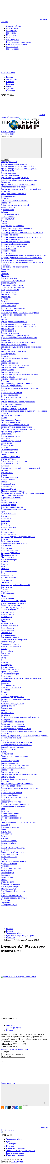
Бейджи (4, 212)
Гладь (3, 660)
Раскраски (5, 399)
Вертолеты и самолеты (11, 498)
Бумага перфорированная (12, 431)
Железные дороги (8, 505)
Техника (4, 701)
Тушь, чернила (7, 882)
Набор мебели (7, 651)
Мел (3, 809)
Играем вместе (7, 532)
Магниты (5, 582)
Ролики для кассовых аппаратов (15, 424)
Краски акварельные (10, 813)
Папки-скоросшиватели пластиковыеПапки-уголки (23, 255)
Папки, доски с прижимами (13, 246)
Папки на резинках (9, 235)
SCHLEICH (6, 530)
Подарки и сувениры (10, 669)
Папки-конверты (8, 248)
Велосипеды (6, 617)
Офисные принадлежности (13, 280)
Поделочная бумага (9, 395)
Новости (10, 82)
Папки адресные (8, 196)
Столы (4, 221)
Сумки (4, 692)
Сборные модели (8, 610)
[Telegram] (6, 1107)
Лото (3, 566)
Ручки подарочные (9, 671)
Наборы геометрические (11, 868)
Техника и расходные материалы (15, 699)
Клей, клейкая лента (10, 290)
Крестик (4, 662)
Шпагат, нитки (7, 445)
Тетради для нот (8, 376)
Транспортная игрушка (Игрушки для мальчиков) (22, 493)
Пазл (3, 573)
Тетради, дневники (9, 363)
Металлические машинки (12, 495)
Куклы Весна (7, 472)
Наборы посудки (8, 488)
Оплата (9, 86)
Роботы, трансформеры (11, 646)
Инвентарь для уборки (11, 440)
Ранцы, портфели (8, 843)
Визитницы (6, 676)
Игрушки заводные (9, 550)
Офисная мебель (8, 216)
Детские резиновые (9, 626)
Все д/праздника (8, 667)
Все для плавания (8, 635)
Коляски (4, 470)
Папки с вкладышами (10, 239)
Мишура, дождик (8, 889)
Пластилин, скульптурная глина (15, 804)
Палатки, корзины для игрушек (14, 607)
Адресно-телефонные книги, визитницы (19, 180)
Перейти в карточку (10, 1130)
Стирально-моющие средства (14, 461)
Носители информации (11, 738)
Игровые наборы (8, 534)
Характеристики (13, 1028)
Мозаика (5, 569)
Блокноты (5, 182)
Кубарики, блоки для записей (14, 408)
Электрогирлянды (9, 905)
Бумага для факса (8, 173)
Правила (10, 84)
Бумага (4, 319)
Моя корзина (11, 30)
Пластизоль (6, 546)
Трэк (3, 511)
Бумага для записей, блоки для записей (18, 184)
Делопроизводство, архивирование (16, 228)
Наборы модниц (8, 479)
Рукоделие (5, 653)
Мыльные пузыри (9, 555)
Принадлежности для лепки (13, 806)
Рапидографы (7, 870)
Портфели (5, 690)
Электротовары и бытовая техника (16, 745)
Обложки (5, 850)
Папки (4, 694)
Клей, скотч (6, 811)
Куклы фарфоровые (9, 477)
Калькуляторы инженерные (13, 726)
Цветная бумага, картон (11, 392)
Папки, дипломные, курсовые (14, 397)
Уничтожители (7, 713)
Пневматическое (8, 594)
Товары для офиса (9, 162)
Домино (4, 562)
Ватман (4, 390)
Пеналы (4, 845)
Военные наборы (8, 514)
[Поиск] (21, 148)
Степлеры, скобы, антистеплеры (15, 285)
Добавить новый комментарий (14, 1049)
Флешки (4, 740)
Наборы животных (9, 527)
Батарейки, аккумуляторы (12, 747)
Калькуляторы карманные (12, 722)
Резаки (4, 710)
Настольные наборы (10, 303)
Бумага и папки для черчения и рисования (19, 388)
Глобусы (4, 859)
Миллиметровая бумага (11, 422)
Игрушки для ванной (10, 553)
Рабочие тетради (8, 642)
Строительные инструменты (13, 603)
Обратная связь (7, 134)
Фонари (4, 758)
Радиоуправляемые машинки (13, 509)
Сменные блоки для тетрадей (14, 379)
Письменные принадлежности (14, 267)
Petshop (4, 482)
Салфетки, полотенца (10, 456)
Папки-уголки (7, 253)
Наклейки (5, 525)
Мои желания (12, 46)
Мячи (3, 621)
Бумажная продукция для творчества (17, 383)
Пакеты (4, 447)
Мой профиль (12, 28)
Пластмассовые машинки (12, 507)
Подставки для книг (10, 854)
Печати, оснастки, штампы (13, 308)
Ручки (3, 271)
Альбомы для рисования (11, 386)
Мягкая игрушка (8, 557)
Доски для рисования (10, 605)
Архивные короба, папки (12, 230)
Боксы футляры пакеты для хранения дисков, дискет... (24, 735)
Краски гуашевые (9, 815)
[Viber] (13, 1107)
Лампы (4, 751)
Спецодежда (6, 443)
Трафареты (6, 875)
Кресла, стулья (7, 219)
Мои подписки (12, 40)
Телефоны (5, 715)
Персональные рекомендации (19, 42)
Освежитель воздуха (10, 452)
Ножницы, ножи (8, 292)
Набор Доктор (7, 486)
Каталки (4, 539)
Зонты (4, 649)
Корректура (6, 296)
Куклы (4, 475)
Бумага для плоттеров (10, 436)
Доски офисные (8, 207)
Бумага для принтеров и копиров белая (18, 166)
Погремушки (6, 548)
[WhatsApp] (20, 1107)
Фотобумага (6, 434)
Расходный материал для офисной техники (20, 717)
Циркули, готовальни (10, 884)
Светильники (7, 754)
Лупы (3, 317)
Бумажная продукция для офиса (15, 178)
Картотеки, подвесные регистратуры (17, 260)
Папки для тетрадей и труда (13, 847)
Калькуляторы (7, 719)
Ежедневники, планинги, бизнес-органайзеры (21, 189)
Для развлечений (8, 578)
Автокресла (6, 518)
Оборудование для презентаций (15, 205)
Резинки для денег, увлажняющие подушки (20, 312)
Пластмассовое (7, 598)
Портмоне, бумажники (11, 687)
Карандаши (6, 269)
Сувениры (5, 900)
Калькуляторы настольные (12, 724)
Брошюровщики (8, 706)
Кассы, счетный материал (12, 852)
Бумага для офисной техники (14, 164)
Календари (6, 191)
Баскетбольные (7, 628)
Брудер (4, 500)
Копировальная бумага (11, 420)
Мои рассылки (12, 49)
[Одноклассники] (2, 1107)
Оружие (4, 589)
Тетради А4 (6, 203)
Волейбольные (7, 630)
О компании (11, 79)
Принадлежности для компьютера (16, 729)
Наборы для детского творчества (15, 585)
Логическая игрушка (10, 541)
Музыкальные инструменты (13, 601)
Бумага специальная (10, 175)
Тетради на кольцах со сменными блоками (19, 374)
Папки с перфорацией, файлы (14, 244)
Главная (9, 77)
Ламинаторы (6, 708)
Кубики (4, 564)
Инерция (5, 516)
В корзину (33, 1104)
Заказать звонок (8, 131)
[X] (9, 1107)
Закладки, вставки (9, 406)
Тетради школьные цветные (13, 367)
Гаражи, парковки (9, 502)
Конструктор (6, 587)
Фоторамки (6, 681)
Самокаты (5, 619)
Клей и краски (7, 614)
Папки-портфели (8, 251)
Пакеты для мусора (9, 463)
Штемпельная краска (10, 310)
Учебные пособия (9, 857)
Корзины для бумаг (9, 294)
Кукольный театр (8, 484)
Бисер (3, 658)
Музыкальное (7, 596)
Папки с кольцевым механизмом (15, 242)
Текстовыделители (9, 278)
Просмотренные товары (16, 44)
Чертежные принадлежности (13, 315)
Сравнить (43, 1128)
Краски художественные (11, 818)
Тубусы (4, 879)
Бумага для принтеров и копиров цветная (19, 168)
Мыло (3, 454)
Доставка (10, 88)
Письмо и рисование (10, 827)
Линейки (5, 866)
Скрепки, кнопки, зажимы (12, 287)
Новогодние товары (10, 886)
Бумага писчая (7, 171)
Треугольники (7, 877)
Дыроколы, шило (8, 283)
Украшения (6, 902)
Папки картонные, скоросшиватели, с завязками (22, 232)
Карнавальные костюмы (11, 895)
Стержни (5, 274)
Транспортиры (7, 873)
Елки (3, 893)
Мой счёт (10, 37)
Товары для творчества (11, 802)
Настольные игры (9, 559)
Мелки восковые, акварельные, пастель (18, 822)
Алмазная (5, 655)
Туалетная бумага (8, 459)
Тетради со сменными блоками (14, 200)
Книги (4, 523)
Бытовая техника (8, 749)
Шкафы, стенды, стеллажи (12, 226)
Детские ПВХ (7, 623)
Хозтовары (6, 438)
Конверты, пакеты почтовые (13, 194)
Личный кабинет (13, 26)
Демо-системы (7, 210)
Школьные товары (9, 841)
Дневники (5, 381)
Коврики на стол (8, 306)
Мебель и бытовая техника (12, 491)
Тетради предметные (10, 372)
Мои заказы (11, 33)
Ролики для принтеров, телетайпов (16, 427)
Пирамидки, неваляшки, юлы (14, 543)
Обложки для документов (12, 697)
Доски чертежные (9, 863)
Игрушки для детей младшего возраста (18, 537)
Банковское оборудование (12, 703)
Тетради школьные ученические (15, 365)
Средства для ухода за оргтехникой (16, 742)
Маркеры (5, 276)
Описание (10, 1025)
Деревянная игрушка (10, 644)
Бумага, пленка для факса (12, 415)
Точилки (5, 301)
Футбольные (6, 633)
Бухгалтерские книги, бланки (14, 187)
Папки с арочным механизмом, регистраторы (21, 237)
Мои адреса (11, 35)
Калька (4, 418)
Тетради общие (7, 370)
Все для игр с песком (10, 637)
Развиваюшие (7, 575)
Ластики (4, 299)
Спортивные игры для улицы (14, 639)
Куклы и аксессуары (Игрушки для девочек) (20, 468)
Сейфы (4, 223)
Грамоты (5, 198)
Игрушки (5, 466)
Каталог (5, 159)
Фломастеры (6, 834)
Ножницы (5, 825)
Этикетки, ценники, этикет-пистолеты (18, 429)
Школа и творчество (10, 761)
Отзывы (9, 1030)
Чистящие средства (9, 450)
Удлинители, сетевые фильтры (14, 756)
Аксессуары (6, 665)
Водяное (4, 591)
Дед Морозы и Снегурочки (13, 891)
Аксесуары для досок (10, 214)
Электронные (7, 580)
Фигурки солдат (8, 612)
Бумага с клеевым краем (11, 404)
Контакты (10, 91)
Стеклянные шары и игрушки (14, 898)
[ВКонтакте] (16, 1107)
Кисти (4, 820)
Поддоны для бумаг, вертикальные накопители (21, 258)
